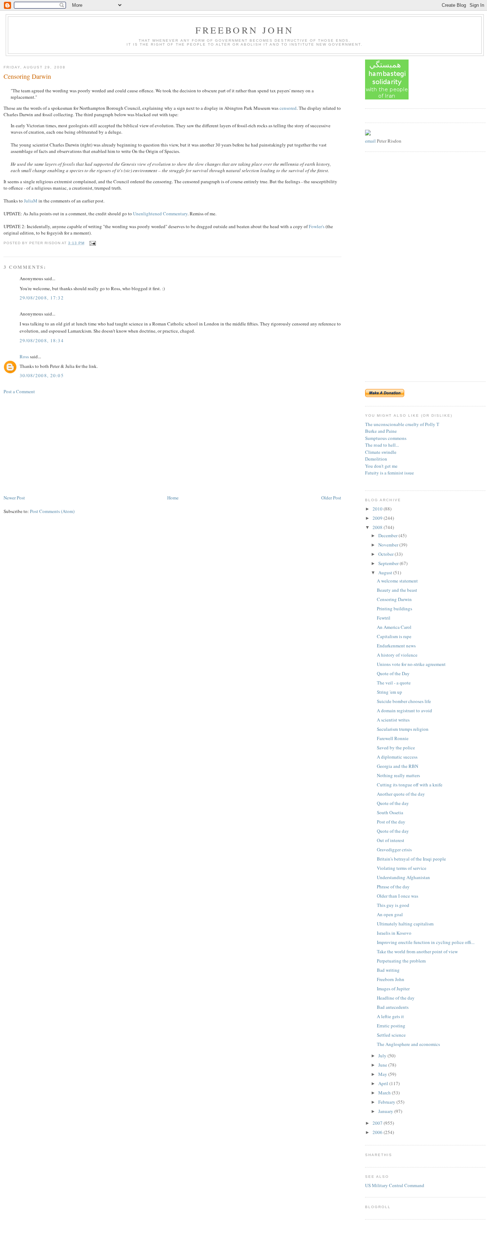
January (386, 1111)
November (388, 545)
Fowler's (316, 226)
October (386, 554)
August (385, 572)
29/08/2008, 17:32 (42, 297)
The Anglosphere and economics (408, 1044)
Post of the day (391, 821)
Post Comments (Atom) (52, 511)
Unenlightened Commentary (160, 213)
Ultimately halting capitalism (405, 923)
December (388, 535)
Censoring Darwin (27, 76)
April (383, 1083)
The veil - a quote (394, 682)
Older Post (331, 497)
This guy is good (393, 905)
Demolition (376, 459)
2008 (378, 527)
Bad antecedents (393, 1007)
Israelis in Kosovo (394, 933)
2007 (378, 1123)
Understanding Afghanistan (403, 877)
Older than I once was (397, 896)
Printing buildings (394, 608)
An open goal (390, 914)
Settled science (391, 1035)
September (389, 563)
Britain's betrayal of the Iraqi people (411, 859)
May (383, 1074)
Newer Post (14, 497)
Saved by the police (396, 747)
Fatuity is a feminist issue (389, 472)
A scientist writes (393, 720)
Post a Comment (19, 391)
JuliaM (30, 200)
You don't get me (381, 466)
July (383, 1055)
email (370, 141)
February (387, 1102)
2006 (378, 1132)
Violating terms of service (401, 868)
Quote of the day (393, 803)
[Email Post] (91, 243)
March (385, 1092)
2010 (378, 508)
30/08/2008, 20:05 (42, 375)
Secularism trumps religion (403, 729)
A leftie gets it (390, 1016)
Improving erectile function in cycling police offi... (426, 942)
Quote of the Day (393, 673)
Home (173, 497)
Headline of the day (396, 998)
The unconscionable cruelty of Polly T (402, 424)
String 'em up (389, 692)
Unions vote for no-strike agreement (411, 664)
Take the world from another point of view (417, 951)
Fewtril (383, 618)
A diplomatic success (397, 757)
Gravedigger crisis (394, 849)
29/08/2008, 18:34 (42, 340)
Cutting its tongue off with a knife (409, 784)
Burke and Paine (381, 431)
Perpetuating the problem (401, 961)
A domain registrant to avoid (404, 710)
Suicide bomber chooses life (404, 701)
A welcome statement (397, 581)
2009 (378, 518)
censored (288, 108)
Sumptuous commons (385, 438)
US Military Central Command (394, 1185)
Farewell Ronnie (393, 738)
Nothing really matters (398, 775)
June (383, 1065)
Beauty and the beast (397, 590)
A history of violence (397, 655)
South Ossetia (390, 812)
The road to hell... (382, 445)
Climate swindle (380, 452)
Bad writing (388, 970)
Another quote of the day (401, 794)
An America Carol (394, 627)
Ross (24, 356)
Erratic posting (391, 1025)
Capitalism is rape (394, 636)
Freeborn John (244, 30)
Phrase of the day (393, 886)
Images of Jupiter (393, 988)
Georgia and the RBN (397, 766)
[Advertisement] (57, 443)
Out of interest (390, 840)
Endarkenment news (396, 645)
